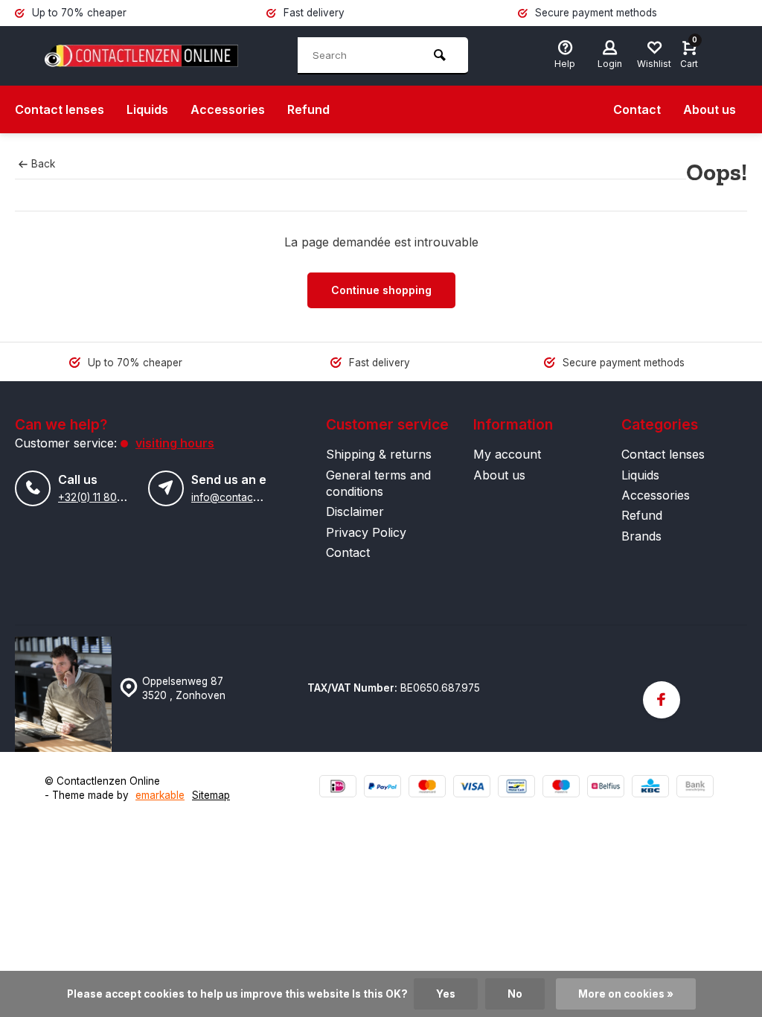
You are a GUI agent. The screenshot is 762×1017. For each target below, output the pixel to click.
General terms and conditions (378, 483)
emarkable (160, 795)
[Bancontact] (516, 788)
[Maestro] (561, 788)
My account (507, 454)
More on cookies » (625, 994)
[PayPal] (382, 788)
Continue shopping (381, 290)
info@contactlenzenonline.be (261, 497)
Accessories (227, 109)
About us (709, 109)
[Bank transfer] (695, 788)
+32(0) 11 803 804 (101, 497)
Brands (641, 536)
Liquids (147, 109)
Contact (637, 109)
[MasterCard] (427, 788)
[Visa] (471, 788)
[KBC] (650, 788)
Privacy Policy (366, 532)
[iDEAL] (337, 788)
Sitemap (211, 795)
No (515, 994)
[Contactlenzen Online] (141, 56)
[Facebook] (661, 699)
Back (43, 164)
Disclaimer (355, 511)
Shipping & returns (379, 454)
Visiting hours (174, 443)
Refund (308, 109)
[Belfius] (605, 788)
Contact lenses (59, 109)
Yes (445, 994)
